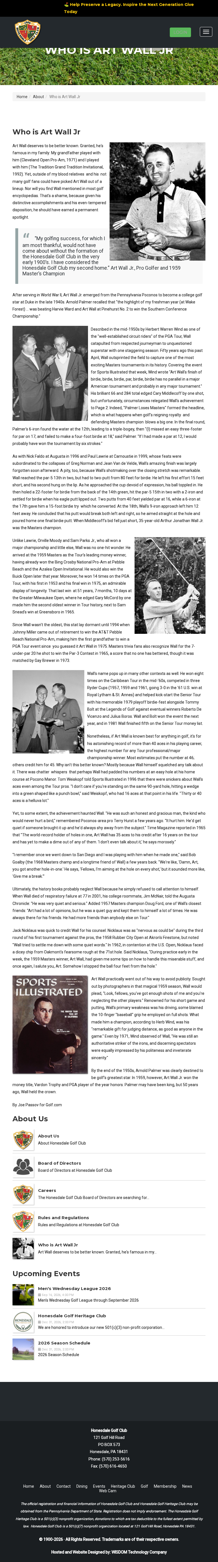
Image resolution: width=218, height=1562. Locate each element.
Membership (165, 1486)
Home (22, 96)
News (187, 1486)
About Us (48, 1136)
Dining (81, 1486)
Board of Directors (59, 1163)
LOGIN (180, 32)
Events (99, 1486)
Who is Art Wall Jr (58, 1245)
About (38, 96)
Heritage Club (123, 1486)
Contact (63, 1486)
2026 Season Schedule (64, 1343)
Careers (47, 1190)
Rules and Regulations (63, 1217)
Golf (144, 1486)
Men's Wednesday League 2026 (74, 1288)
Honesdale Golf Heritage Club (72, 1315)
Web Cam (107, 1491)
